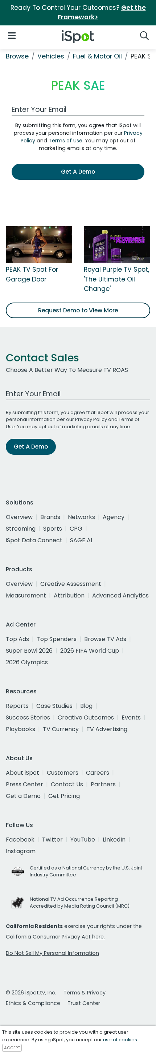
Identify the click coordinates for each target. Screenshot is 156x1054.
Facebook (20, 839)
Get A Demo (78, 171)
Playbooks (20, 729)
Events (131, 717)
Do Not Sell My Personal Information (52, 953)
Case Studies (54, 706)
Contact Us (67, 784)
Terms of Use (65, 140)
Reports (17, 706)
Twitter (52, 839)
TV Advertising (106, 729)
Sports (52, 528)
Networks (81, 517)
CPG (76, 528)
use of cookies (120, 1040)
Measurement (26, 595)
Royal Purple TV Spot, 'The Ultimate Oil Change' (116, 279)
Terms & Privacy (84, 992)
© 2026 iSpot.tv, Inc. (31, 992)
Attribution (69, 595)
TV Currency (61, 729)
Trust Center (83, 1003)
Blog (86, 706)
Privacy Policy (91, 419)
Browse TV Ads (105, 639)
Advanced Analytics (120, 595)
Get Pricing (64, 796)
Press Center (24, 784)
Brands (50, 517)
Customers (62, 773)
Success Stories (28, 717)
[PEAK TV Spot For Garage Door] (39, 244)
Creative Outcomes (86, 717)
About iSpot (22, 773)
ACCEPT (12, 1048)
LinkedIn (114, 839)
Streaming (21, 528)
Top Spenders (57, 639)
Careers (97, 773)
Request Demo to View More (78, 310)
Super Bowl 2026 (29, 650)
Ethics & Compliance (33, 1003)
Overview (19, 517)
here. (98, 936)
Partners (103, 784)
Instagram (21, 851)
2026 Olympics (27, 662)
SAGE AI (81, 540)
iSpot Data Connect (34, 540)
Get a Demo (23, 796)
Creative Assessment (70, 584)
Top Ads (17, 639)
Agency (113, 517)
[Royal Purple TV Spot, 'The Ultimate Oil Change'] (117, 244)
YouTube (82, 839)
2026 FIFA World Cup (89, 650)
